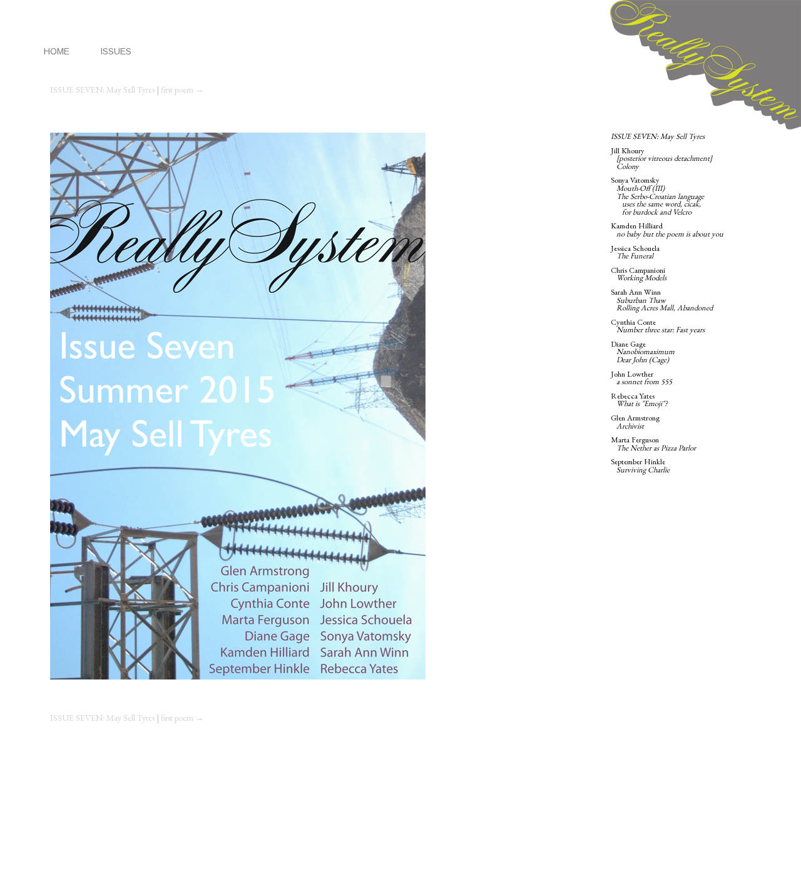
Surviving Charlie (643, 469)
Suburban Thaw (641, 300)
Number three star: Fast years (660, 329)
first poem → (182, 89)
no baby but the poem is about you (669, 233)
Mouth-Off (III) (640, 188)
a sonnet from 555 (644, 381)
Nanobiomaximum (645, 351)
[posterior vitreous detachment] (664, 158)
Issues (115, 51)
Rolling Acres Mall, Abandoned (664, 307)
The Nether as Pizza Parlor (656, 447)
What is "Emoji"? (642, 403)
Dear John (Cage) (642, 359)
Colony (627, 166)
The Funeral (634, 255)
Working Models (641, 277)
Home (56, 51)
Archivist (630, 425)
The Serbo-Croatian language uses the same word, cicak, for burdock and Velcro (657, 204)
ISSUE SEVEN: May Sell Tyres (102, 89)
